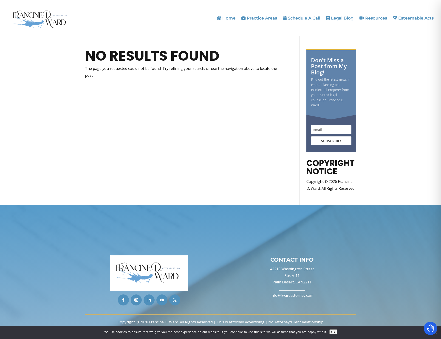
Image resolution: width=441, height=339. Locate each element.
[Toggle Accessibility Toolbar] (430, 328)
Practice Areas (261, 18)
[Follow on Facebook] (123, 299)
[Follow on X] (174, 299)
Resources (375, 18)
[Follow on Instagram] (136, 299)
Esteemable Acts (415, 18)
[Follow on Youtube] (161, 299)
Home (228, 18)
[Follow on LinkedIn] (149, 299)
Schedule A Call (303, 18)
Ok (333, 332)
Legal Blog (341, 18)
